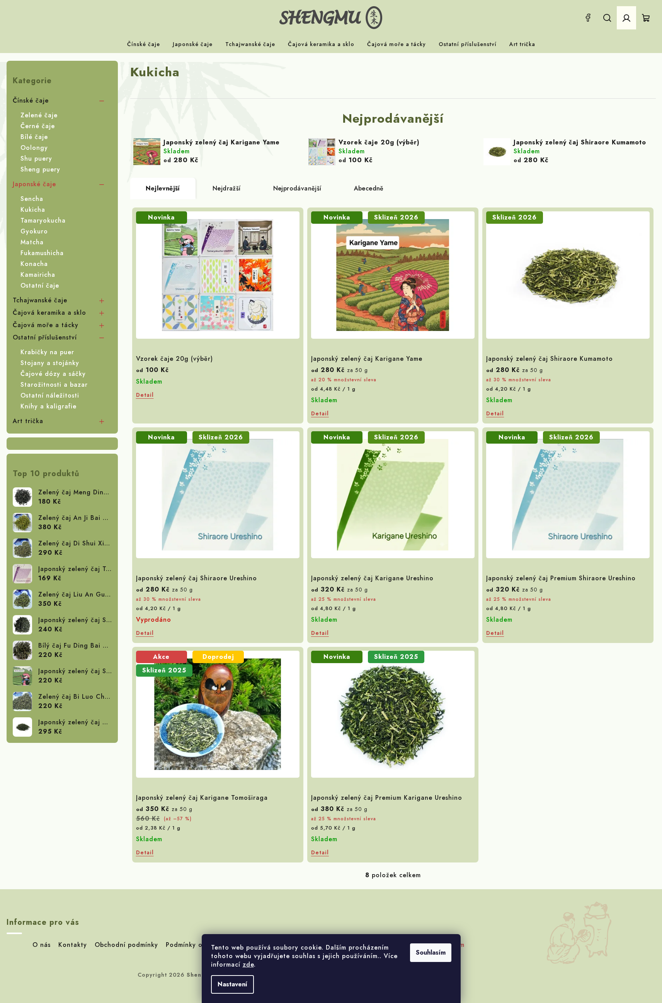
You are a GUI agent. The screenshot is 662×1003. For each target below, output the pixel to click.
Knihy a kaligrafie (48, 406)
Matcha (32, 242)
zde (248, 964)
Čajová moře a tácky (45, 325)
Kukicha (32, 209)
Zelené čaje (39, 115)
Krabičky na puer (47, 352)
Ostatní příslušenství (45, 337)
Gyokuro (34, 231)
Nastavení (232, 984)
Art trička (28, 421)
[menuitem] (143, 44)
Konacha (34, 263)
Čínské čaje (31, 100)
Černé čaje (37, 126)
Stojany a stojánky (49, 362)
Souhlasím (431, 952)
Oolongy (34, 147)
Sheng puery (40, 169)
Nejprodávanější (297, 188)
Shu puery (36, 158)
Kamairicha (37, 274)
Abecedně (369, 188)
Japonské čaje (34, 184)
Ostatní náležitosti (49, 395)
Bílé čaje (34, 136)
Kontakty (72, 944)
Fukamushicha (42, 253)
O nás (41, 944)
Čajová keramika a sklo (49, 312)
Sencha (31, 198)
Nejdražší (227, 188)
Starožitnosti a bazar (54, 384)
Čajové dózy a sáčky (53, 373)
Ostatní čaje (39, 285)
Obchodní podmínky (126, 944)
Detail (145, 395)
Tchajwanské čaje (40, 300)
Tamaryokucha (43, 220)
